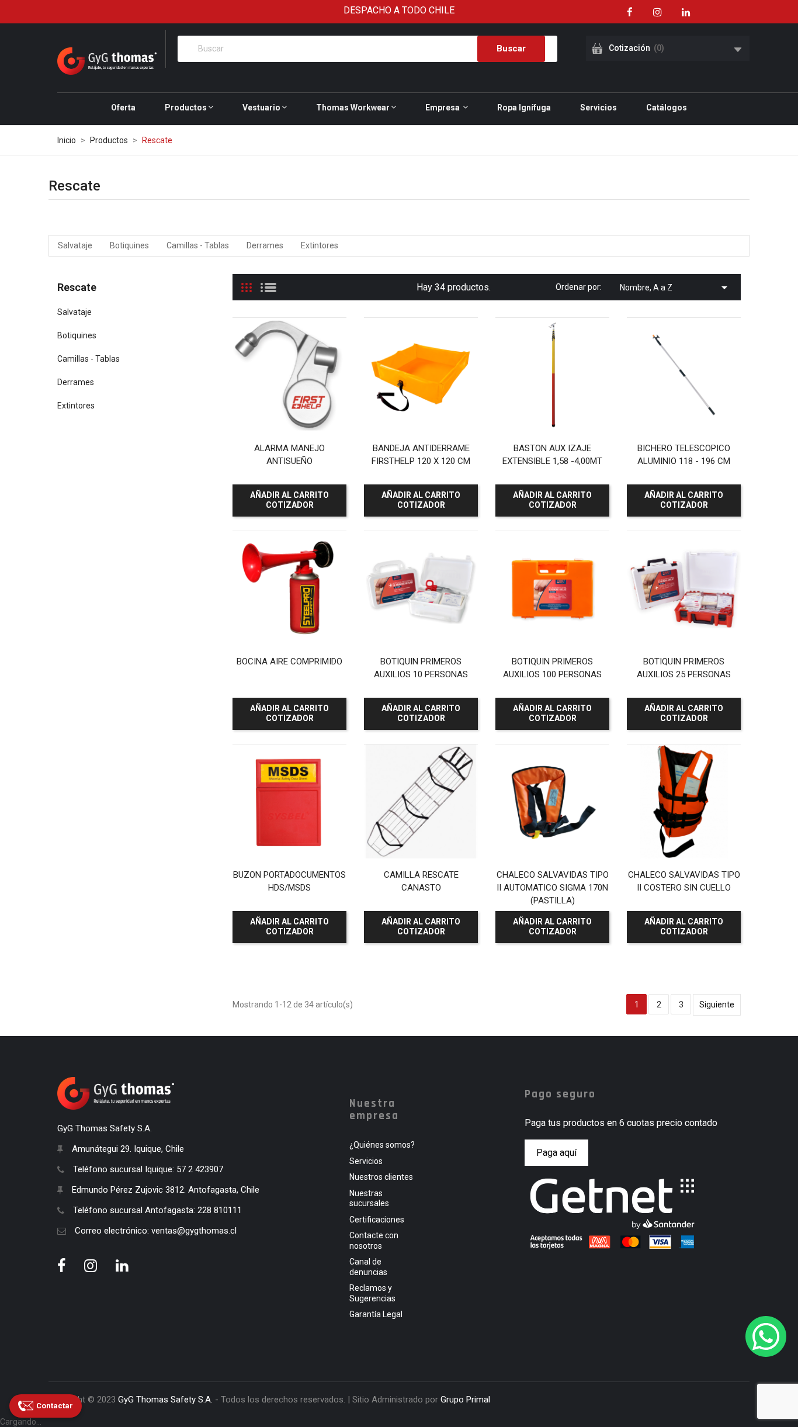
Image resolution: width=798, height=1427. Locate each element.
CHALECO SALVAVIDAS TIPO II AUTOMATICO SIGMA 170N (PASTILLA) (553, 888)
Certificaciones (376, 1219)
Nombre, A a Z (675, 287)
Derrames (265, 245)
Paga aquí (556, 1152)
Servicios (366, 1161)
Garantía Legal (376, 1314)
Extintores (319, 245)
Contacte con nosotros (373, 1241)
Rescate (76, 287)
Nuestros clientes (381, 1177)
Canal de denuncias (368, 1267)
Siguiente (716, 1004)
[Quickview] (288, 408)
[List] (268, 283)
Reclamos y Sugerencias (372, 1293)
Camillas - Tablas (197, 245)
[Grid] (246, 283)
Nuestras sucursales (369, 1198)
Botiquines (129, 245)
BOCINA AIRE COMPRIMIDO (289, 661)
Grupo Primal (465, 1399)
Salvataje (75, 245)
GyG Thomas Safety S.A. (165, 1399)
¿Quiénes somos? (382, 1144)
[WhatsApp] (765, 1336)
